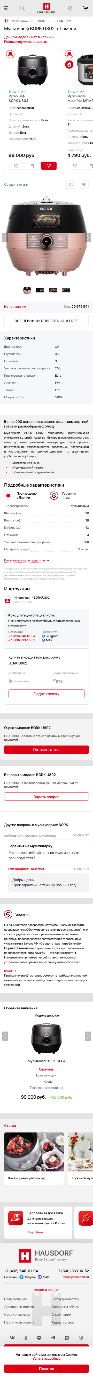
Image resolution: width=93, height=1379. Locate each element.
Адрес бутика (63, 1322)
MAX (49, 640)
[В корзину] (49, 166)
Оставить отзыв (16, 184)
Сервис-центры (17, 1314)
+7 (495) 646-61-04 (21, 636)
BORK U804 (18, 98)
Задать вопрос (46, 797)
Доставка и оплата (19, 1307)
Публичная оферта (19, 1322)
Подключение (15, 1299)
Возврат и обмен (65, 1307)
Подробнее (35, 1232)
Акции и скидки (46, 1290)
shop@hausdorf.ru (76, 1277)
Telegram (52, 636)
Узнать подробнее (46, 1358)
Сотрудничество (65, 1299)
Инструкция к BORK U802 (32, 600)
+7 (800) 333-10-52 (21, 640)
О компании (61, 1314)
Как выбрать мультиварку (34, 1158)
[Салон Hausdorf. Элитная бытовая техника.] (6, 20)
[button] (5, 237)
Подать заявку (46, 694)
